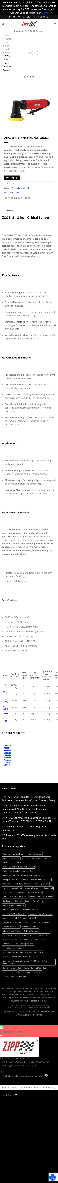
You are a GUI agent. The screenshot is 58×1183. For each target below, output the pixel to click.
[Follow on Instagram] (38, 17)
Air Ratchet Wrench (22, 884)
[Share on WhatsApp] (6, 198)
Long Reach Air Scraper (12, 922)
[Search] (3, 24)
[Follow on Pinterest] (47, 17)
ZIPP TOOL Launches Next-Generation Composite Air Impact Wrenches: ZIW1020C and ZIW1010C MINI (29, 819)
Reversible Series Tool (12, 939)
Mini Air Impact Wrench (12, 931)
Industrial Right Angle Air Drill (14, 914)
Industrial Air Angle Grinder (14, 905)
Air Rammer (7, 884)
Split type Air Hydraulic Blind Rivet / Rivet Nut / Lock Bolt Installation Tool (25, 962)
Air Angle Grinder (35, 854)
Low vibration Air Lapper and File (37, 922)
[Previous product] (36, 53)
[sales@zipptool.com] (14, 17)
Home (6, 35)
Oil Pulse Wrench (31, 931)
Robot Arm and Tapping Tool (35, 939)
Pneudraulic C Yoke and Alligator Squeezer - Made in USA (26, 935)
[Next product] (31, 53)
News (23, 1006)
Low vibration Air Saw (11, 926)
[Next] (12, 754)
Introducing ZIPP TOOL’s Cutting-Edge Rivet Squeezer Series (24, 828)
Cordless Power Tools (34, 901)
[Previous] (4, 754)
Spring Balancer (9, 968)
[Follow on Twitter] (41, 17)
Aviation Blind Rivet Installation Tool (39, 888)
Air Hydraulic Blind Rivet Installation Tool (19, 867)
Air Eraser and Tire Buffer (13, 862)
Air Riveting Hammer (41, 884)
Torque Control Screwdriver (30, 972)
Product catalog (42, 1006)
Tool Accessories (10, 972)
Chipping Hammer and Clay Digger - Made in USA (22, 892)
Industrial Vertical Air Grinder (14, 918)
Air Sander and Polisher (21, 188)
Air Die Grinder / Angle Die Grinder (36, 858)
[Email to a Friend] (15, 198)
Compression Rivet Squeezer (41, 896)
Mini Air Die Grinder (30, 926)
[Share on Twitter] (12, 198)
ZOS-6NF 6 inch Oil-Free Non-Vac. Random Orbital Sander (7, 755)
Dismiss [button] (46, 12)
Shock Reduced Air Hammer (14, 948)
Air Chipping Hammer (11, 858)
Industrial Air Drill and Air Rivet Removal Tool (20, 909)
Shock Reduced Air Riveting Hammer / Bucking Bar (23, 952)
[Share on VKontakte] (22, 198)
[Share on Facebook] (9, 198)
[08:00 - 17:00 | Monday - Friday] (19, 17)
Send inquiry (11, 177)
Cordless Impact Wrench (13, 901)
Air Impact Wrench (10, 879)
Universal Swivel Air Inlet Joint (14, 976)
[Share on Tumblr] (29, 198)
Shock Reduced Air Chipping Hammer (18, 944)
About (17, 1006)
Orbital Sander (13, 192)
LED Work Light (34, 918)
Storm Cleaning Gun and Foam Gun (32, 968)
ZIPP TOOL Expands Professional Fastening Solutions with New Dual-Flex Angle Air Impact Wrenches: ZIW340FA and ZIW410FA (25, 809)
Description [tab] (7, 210)
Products (6, 38)
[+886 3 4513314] (24, 17)
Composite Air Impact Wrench (15, 896)
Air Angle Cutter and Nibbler (14, 854)
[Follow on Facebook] (35, 17)
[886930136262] (28, 17)
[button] (54, 24)
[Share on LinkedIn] (26, 198)
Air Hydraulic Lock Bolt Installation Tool (18, 871)
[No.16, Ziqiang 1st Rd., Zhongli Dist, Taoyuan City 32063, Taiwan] (10, 17)
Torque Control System (17, 1007)
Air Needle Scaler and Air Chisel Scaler (35, 879)
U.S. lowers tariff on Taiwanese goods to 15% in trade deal (29, 837)
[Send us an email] (44, 17)
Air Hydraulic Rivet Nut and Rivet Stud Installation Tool (24, 875)
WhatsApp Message (10, 1082)
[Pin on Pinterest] (19, 198)
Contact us (46, 1007)
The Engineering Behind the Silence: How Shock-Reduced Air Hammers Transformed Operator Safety (28, 798)
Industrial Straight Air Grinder (40, 914)
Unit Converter (34, 1007)
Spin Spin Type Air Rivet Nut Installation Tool (20, 956)
